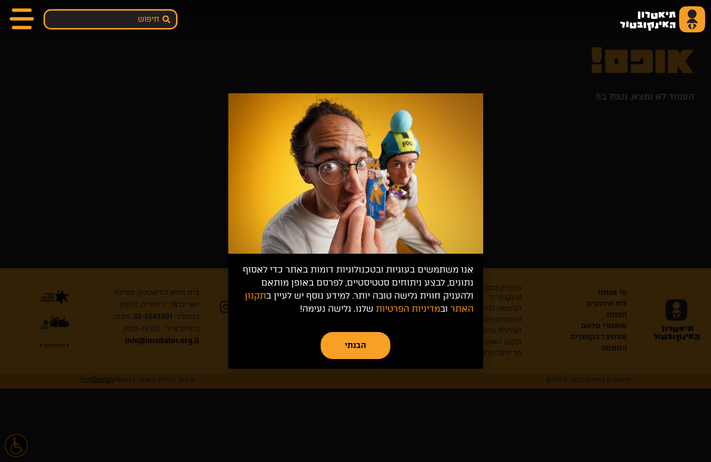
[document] (355, 231)
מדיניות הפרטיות (408, 308)
